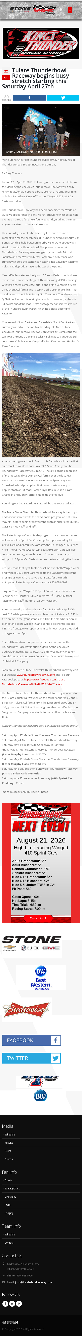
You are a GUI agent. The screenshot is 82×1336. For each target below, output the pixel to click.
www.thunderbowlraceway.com (36, 674)
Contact (9, 1242)
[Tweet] (63, 98)
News (8, 1150)
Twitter (12, 1304)
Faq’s (8, 1204)
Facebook (5, 1304)
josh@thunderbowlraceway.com (33, 1282)
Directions (10, 1196)
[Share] (29, 98)
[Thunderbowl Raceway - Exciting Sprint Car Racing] (33, 10)
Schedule (10, 1134)
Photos (9, 1159)
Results (9, 1142)
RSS (19, 1304)
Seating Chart (12, 1188)
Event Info (36, 918)
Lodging (9, 1213)
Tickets (9, 1180)
